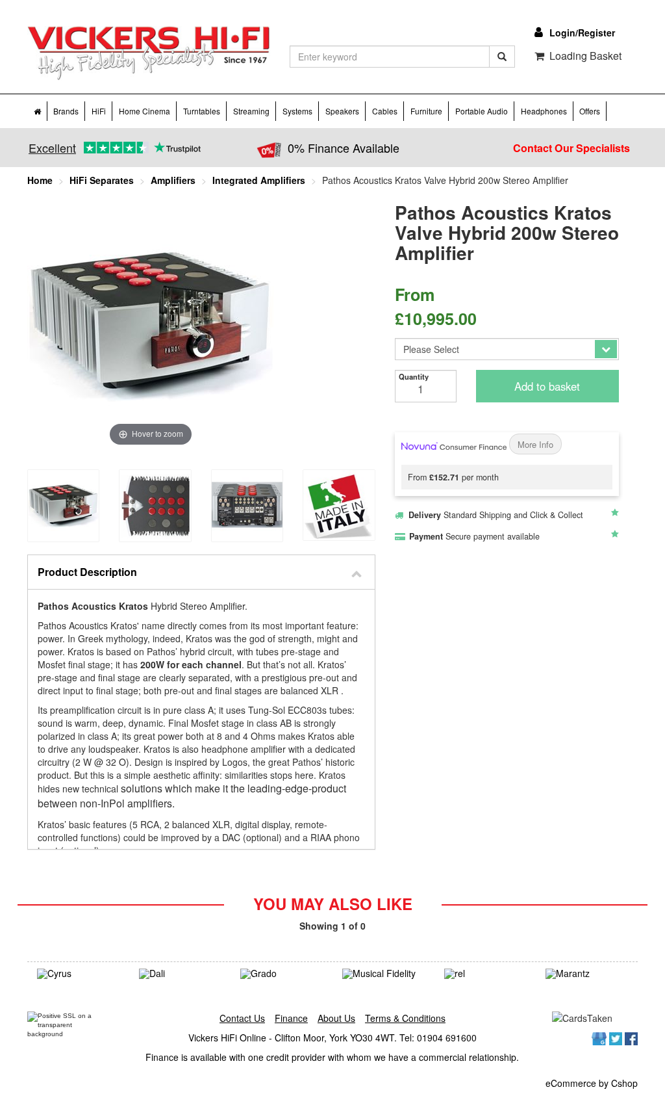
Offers (589, 110)
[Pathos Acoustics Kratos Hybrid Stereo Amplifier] (63, 505)
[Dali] (180, 974)
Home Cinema (144, 110)
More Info (535, 444)
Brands (66, 110)
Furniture (426, 110)
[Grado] (281, 974)
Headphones (544, 110)
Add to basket (547, 386)
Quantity (414, 376)
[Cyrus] (78, 974)
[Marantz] (587, 974)
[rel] (485, 974)
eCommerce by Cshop (592, 1082)
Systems (297, 110)
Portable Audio (481, 110)
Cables (384, 110)
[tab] (201, 572)
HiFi (99, 110)
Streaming (251, 110)
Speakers (342, 110)
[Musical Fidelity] (383, 974)
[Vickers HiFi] (148, 53)
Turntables (201, 110)
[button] (201, 572)
